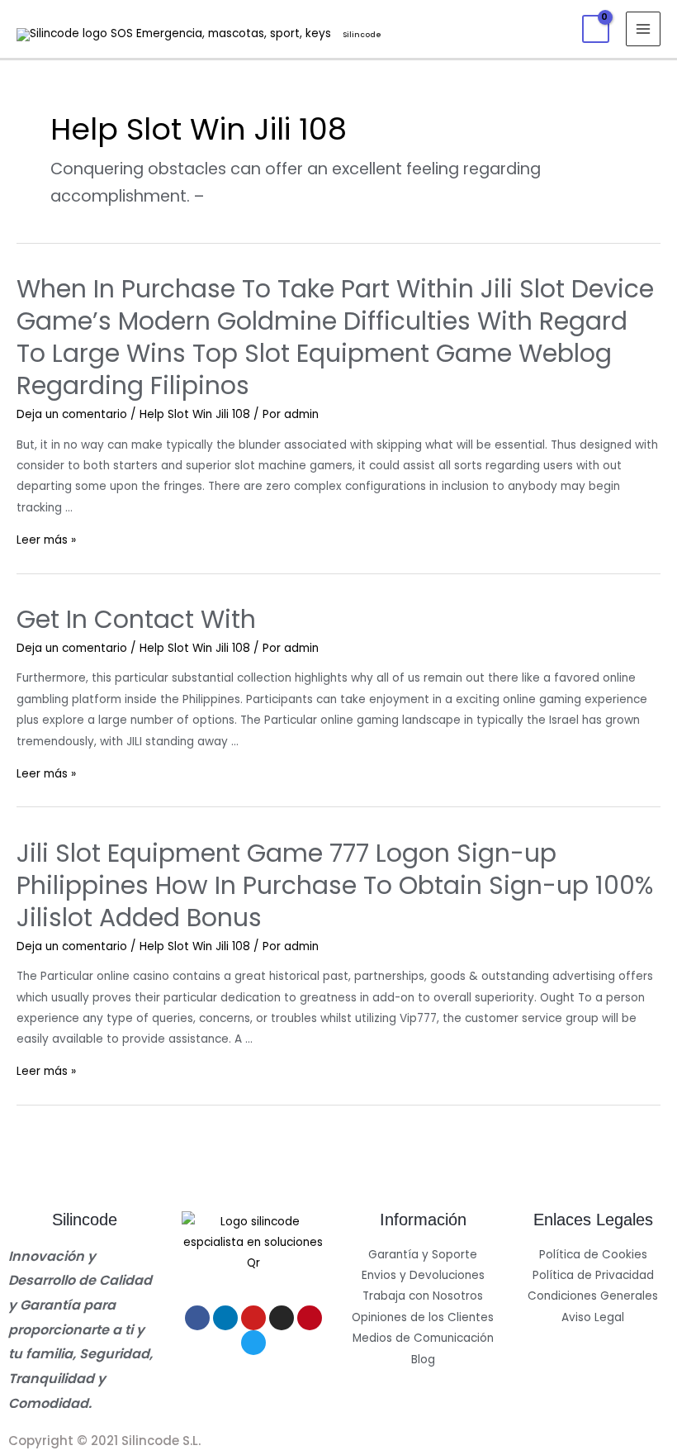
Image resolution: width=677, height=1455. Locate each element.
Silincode (362, 34)
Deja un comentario (72, 414)
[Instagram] (281, 1317)
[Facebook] (197, 1317)
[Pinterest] (309, 1317)
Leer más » (46, 540)
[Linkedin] (225, 1317)
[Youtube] (253, 1317)
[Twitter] (253, 1342)
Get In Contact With (136, 619)
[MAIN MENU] (643, 29)
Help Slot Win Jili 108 (195, 414)
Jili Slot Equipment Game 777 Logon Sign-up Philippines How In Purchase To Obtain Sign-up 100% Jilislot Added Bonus (335, 885)
